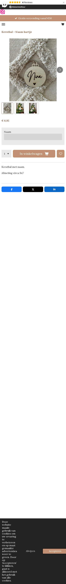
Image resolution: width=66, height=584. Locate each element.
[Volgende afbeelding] (60, 70)
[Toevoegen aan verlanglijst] (60, 154)
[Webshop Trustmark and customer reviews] (2, 12)
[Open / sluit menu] (3, 24)
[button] (7, 108)
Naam (7, 131)
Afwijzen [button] (30, 551)
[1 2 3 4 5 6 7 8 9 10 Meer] (6, 154)
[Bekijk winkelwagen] (62, 24)
